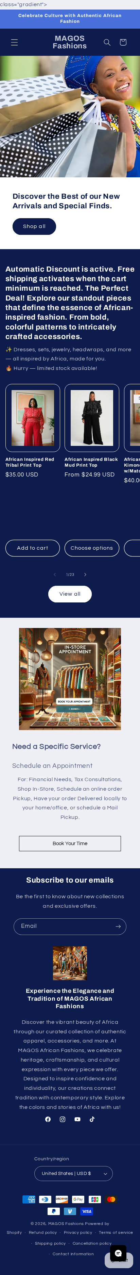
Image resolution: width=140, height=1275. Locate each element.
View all (69, 594)
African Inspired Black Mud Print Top (91, 462)
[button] (14, 42)
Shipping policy (50, 1243)
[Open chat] (118, 1253)
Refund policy (43, 1232)
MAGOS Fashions (66, 1224)
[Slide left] (54, 574)
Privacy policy (78, 1232)
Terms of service (116, 1232)
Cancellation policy (92, 1243)
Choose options (92, 548)
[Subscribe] (118, 926)
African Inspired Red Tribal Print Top (29, 462)
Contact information (73, 1254)
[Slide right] (85, 574)
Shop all (34, 226)
